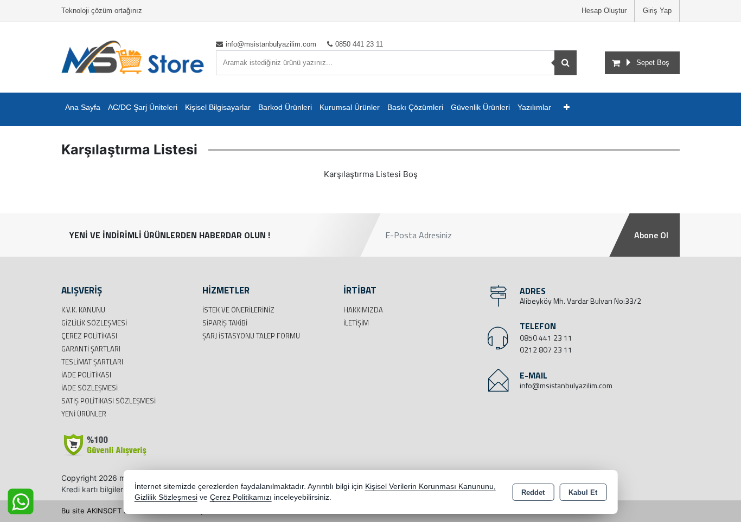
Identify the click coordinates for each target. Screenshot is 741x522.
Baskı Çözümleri (415, 107)
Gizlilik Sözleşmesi (94, 322)
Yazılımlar (534, 107)
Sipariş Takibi (224, 322)
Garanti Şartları (90, 348)
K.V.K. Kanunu (83, 309)
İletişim (356, 322)
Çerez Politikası (89, 335)
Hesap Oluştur (604, 10)
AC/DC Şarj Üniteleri (142, 107)
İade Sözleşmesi (89, 387)
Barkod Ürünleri (285, 107)
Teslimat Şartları (92, 361)
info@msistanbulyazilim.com (566, 385)
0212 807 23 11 (546, 349)
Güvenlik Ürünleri (480, 107)
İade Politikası (86, 374)
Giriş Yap (657, 10)
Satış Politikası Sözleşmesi (108, 400)
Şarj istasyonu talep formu (251, 335)
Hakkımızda (363, 309)
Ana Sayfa (82, 107)
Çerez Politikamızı (241, 497)
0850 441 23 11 (546, 337)
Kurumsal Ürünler (350, 107)
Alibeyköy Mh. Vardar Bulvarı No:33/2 (580, 300)
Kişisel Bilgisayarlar (218, 107)
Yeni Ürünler (83, 413)
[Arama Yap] (565, 62)
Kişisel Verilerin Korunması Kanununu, (430, 486)
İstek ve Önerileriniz (238, 309)
